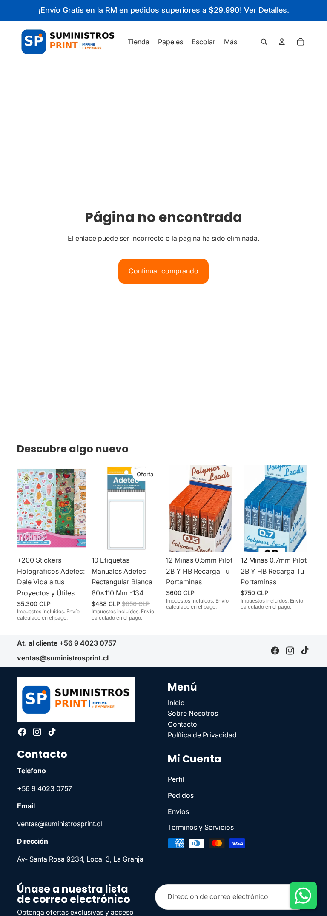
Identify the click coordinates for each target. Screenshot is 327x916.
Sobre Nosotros (193, 713)
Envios (178, 811)
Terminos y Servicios (201, 827)
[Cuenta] (281, 41)
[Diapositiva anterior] (26, 508)
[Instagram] (290, 651)
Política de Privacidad (202, 735)
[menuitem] (230, 41)
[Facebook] (275, 651)
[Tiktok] (305, 651)
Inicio (176, 702)
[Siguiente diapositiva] (77, 508)
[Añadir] (73, 538)
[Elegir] (222, 538)
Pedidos (181, 795)
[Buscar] (264, 41)
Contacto (182, 724)
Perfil (176, 779)
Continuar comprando (163, 271)
